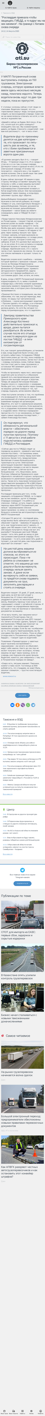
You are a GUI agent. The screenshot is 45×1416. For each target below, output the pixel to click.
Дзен (3, 1080)
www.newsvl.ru (9, 676)
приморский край (28, 685)
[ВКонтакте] (12, 705)
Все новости (7, 794)
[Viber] (23, 705)
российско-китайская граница (11, 685)
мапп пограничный (33, 683)
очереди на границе (8, 683)
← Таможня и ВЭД (8, 13)
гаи (25, 683)
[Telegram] (33, 705)
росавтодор (19, 683)
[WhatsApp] (28, 705)
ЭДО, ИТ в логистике (9, 1131)
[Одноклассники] (18, 705)
